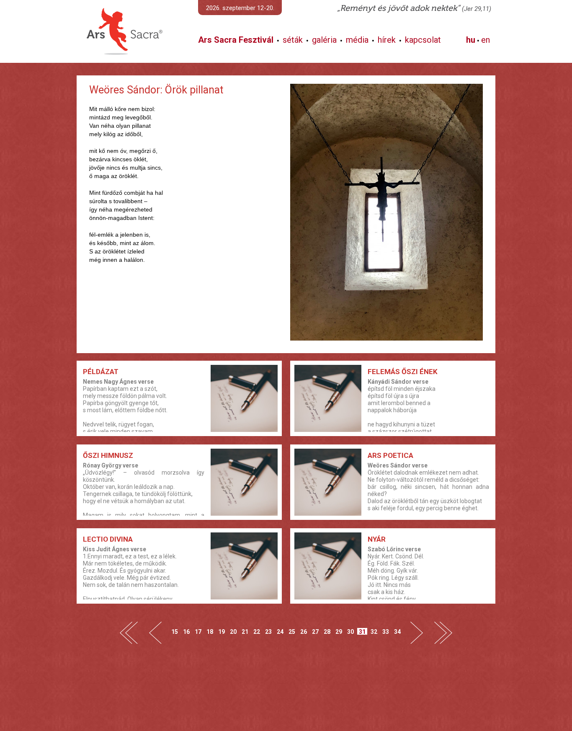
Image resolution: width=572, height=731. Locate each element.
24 (280, 631)
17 (198, 631)
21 (245, 631)
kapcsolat (423, 40)
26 (303, 631)
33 (385, 631)
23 (268, 631)
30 (350, 631)
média (357, 40)
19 (221, 631)
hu (470, 40)
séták (293, 40)
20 (233, 631)
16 (186, 631)
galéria (324, 40)
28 (327, 631)
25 (292, 631)
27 (315, 631)
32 (374, 631)
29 (338, 631)
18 (209, 631)
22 (256, 631)
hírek (387, 40)
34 (397, 631)
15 (174, 631)
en (485, 40)
